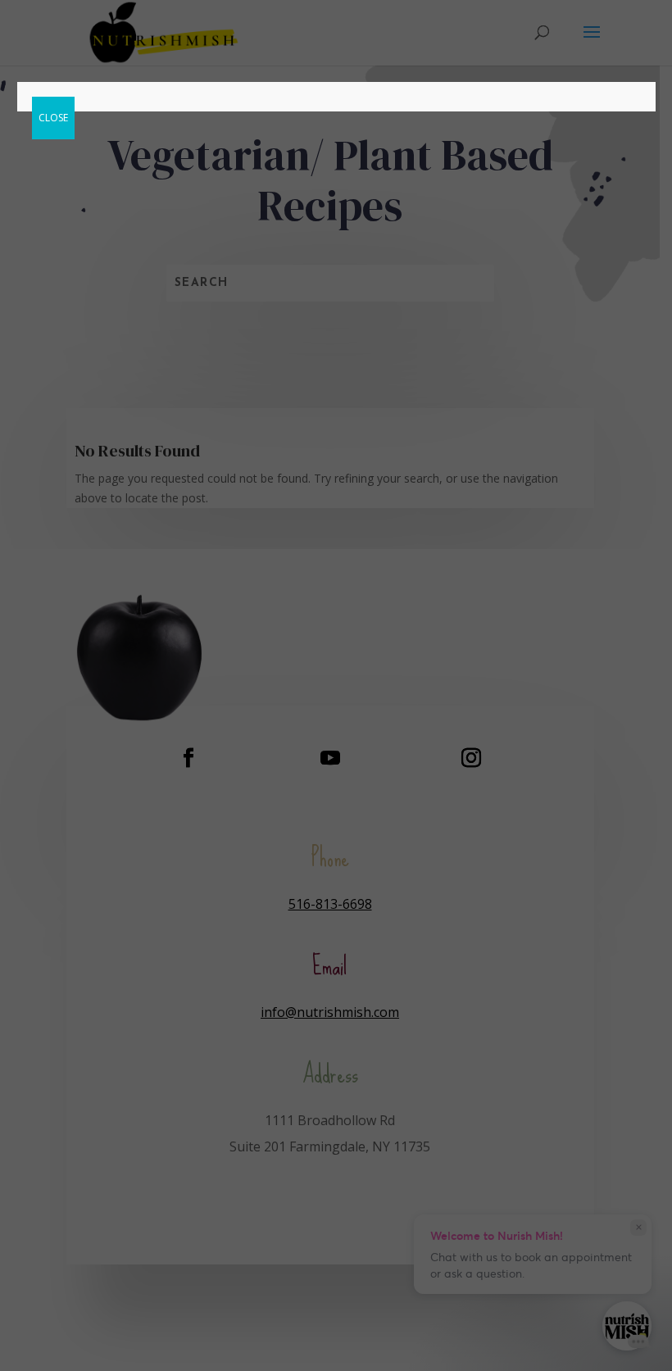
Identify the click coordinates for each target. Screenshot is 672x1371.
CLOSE (53, 118)
